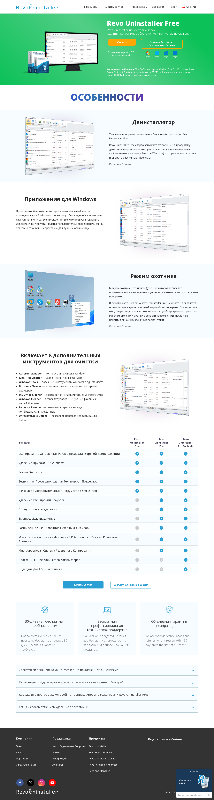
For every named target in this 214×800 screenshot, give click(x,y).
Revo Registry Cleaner (101, 752)
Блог (174, 6)
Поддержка (137, 6)
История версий (121, 55)
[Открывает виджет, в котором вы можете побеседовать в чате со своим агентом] (194, 783)
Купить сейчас (113, 6)
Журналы (57, 764)
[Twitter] (30, 782)
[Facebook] (20, 782)
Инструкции (59, 758)
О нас (19, 746)
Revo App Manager (99, 771)
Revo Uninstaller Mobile (102, 758)
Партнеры (22, 758)
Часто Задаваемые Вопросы (68, 746)
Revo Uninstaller (98, 746)
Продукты (90, 6)
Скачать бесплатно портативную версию (161, 44)
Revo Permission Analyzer (103, 764)
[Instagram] (41, 782)
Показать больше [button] (120, 164)
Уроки (56, 752)
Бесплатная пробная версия (131, 584)
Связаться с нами (26, 764)
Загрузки (158, 6)
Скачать (122, 42)
